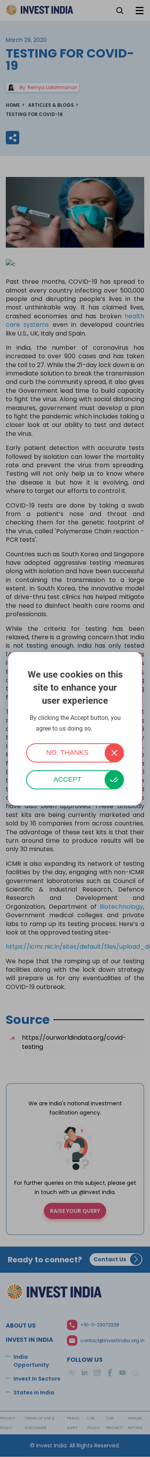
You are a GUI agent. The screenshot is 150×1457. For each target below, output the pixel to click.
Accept (67, 779)
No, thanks (67, 752)
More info (104, 729)
